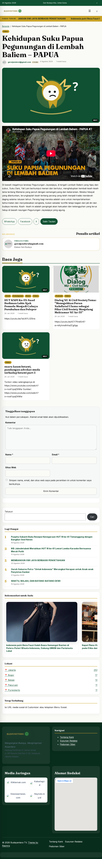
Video (5, 31)
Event (8, 296)
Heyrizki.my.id (39, 796)
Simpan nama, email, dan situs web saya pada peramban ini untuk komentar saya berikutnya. (50, 482)
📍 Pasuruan (51, 685)
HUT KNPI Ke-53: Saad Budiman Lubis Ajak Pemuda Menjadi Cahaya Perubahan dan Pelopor (21, 304)
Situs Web (10, 467)
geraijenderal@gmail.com (19, 62)
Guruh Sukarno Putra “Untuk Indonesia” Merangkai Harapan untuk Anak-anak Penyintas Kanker (52, 570)
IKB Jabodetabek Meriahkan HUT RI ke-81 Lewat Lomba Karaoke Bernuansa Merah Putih (51, 550)
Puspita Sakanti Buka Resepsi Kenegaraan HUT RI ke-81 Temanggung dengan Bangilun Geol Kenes (51, 538)
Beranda (5, 26)
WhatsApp (9, 221)
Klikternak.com (18, 782)
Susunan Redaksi (68, 740)
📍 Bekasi (51, 680)
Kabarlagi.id (39, 783)
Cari (92, 517)
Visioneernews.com (18, 796)
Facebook (25, 221)
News (28, 296)
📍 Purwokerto (51, 690)
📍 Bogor (51, 675)
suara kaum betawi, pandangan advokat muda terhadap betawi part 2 (22, 369)
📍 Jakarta (51, 670)
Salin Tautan (49, 221)
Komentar (10, 422)
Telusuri (9, 511)
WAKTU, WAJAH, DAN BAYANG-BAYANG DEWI (35, 581)
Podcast (59, 296)
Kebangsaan (18, 296)
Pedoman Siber (67, 744)
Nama (9, 454)
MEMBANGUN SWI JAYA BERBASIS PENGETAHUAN (38, 560)
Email (55, 454)
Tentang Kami (67, 737)
